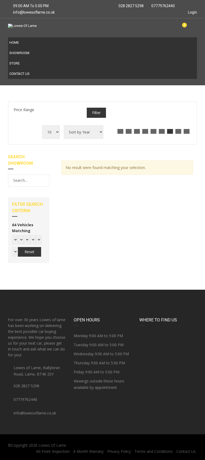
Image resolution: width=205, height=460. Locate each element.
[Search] (45, 180)
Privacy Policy (119, 451)
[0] (182, 28)
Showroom (19, 53)
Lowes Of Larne (52, 445)
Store (14, 63)
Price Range (24, 109)
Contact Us (19, 74)
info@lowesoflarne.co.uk (34, 12)
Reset (29, 251)
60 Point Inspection (53, 451)
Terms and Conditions (154, 451)
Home (14, 43)
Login (192, 12)
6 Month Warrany (88, 451)
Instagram (165, 298)
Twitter (102, 298)
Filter (96, 112)
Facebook (39, 298)
